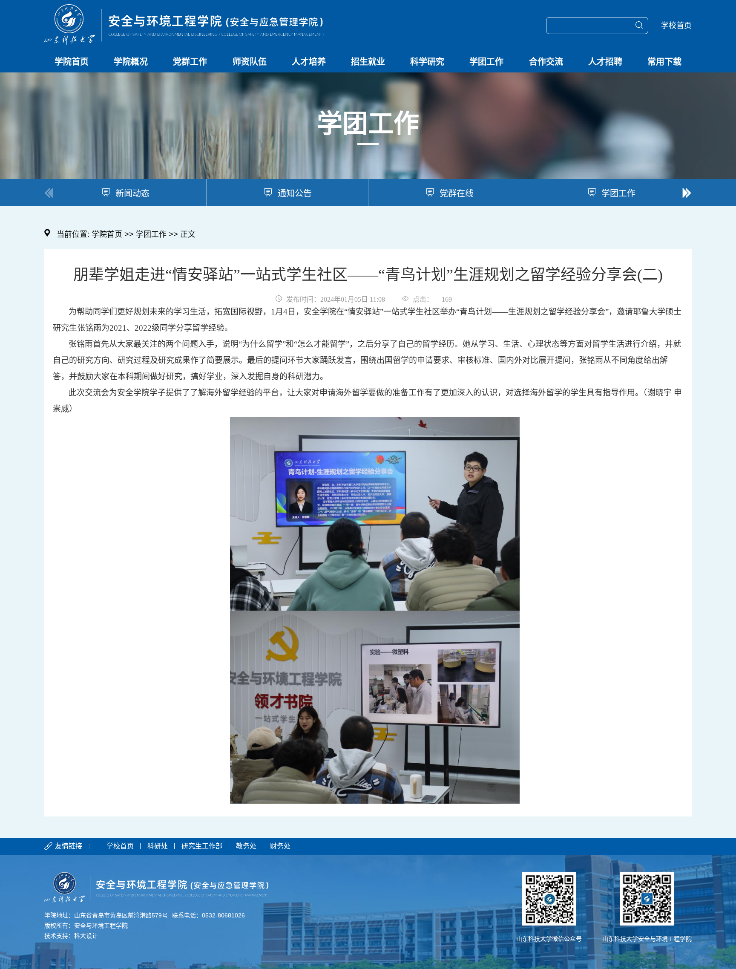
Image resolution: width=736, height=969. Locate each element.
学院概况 (131, 61)
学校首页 (676, 25)
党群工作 (190, 61)
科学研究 (427, 61)
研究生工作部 (201, 846)
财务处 (280, 846)
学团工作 (486, 61)
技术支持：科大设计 (71, 935)
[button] (687, 192)
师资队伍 (250, 61)
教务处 (246, 846)
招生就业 (368, 61)
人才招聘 (605, 61)
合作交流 (546, 61)
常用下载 (664, 61)
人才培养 (309, 61)
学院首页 (72, 61)
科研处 (157, 846)
